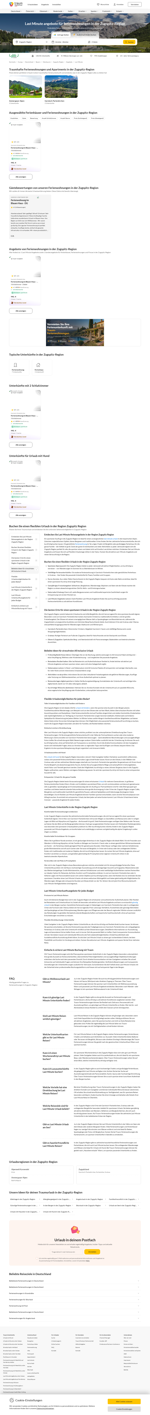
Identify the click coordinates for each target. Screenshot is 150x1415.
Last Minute (79, 62)
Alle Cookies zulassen (124, 1401)
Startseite (12, 62)
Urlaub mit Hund (8, 1338)
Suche (53, 1338)
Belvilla (126, 1370)
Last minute (30, 1360)
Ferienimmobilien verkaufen (132, 1350)
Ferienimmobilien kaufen (131, 1347)
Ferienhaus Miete (32, 1344)
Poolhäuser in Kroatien (10, 1357)
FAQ (52, 1347)
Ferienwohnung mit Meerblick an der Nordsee (14, 1366)
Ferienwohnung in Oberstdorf (12, 1389)
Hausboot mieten (32, 1338)
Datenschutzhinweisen (45, 1408)
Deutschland (29, 62)
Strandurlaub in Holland (10, 1347)
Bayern (38, 62)
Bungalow (30, 1341)
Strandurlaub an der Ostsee (11, 1350)
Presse (126, 1341)
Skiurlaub (30, 1370)
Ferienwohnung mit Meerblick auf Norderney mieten (13, 1361)
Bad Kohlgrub (16, 1180)
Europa (20, 62)
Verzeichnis (127, 1366)
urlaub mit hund (53, 757)
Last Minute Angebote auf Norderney (14, 1379)
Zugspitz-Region (58, 62)
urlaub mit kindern (83, 708)
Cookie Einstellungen (124, 1409)
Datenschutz (127, 1357)
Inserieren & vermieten (82, 1338)
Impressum (127, 1360)
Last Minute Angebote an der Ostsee (13, 1376)
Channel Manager (105, 1338)
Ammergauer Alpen (16, 101)
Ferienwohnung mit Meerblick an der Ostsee (14, 1372)
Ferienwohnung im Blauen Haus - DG (25, 148)
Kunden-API (103, 1341)
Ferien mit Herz (128, 1344)
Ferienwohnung (81, 544)
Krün (13, 1172)
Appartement (31, 1357)
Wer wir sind (127, 1338)
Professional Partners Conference (110, 1344)
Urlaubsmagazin (56, 1341)
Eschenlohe (100, 1172)
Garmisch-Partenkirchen (54, 101)
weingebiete (30, 1376)
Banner (78, 1347)
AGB (125, 1354)
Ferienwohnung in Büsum (10, 1382)
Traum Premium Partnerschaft (84, 1341)
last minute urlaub (111, 539)
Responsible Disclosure (131, 1363)
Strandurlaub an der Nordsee (11, 1354)
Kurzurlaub (30, 1363)
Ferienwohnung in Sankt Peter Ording (14, 1392)
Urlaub (101, 781)
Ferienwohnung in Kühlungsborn (13, 1386)
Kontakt (53, 1350)
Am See (29, 1366)
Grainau (107, 1172)
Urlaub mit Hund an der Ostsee (12, 1341)
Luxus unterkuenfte (33, 1373)
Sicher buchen (55, 1344)
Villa (28, 1350)
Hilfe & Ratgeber (80, 1344)
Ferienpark (30, 1354)
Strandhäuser (31, 1379)
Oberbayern (47, 62)
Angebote (69, 62)
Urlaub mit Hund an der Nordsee (13, 1344)
